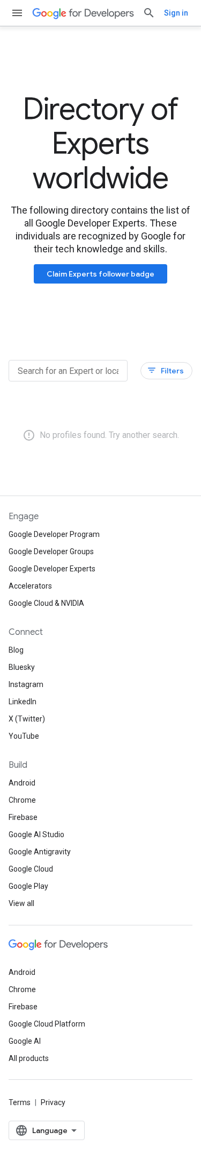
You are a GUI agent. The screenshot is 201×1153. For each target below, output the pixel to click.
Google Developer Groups (51, 551)
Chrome (22, 800)
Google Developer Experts (52, 568)
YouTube (24, 736)
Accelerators (30, 586)
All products (29, 1058)
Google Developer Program (54, 534)
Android (22, 783)
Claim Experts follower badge (100, 274)
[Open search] (149, 12)
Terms (20, 1102)
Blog (16, 650)
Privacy (53, 1102)
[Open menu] (17, 13)
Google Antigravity (40, 851)
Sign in (176, 13)
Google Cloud (31, 869)
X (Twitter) (27, 719)
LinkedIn (22, 701)
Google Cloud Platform (47, 1024)
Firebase (23, 817)
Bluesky (22, 667)
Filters (165, 370)
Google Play (28, 886)
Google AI (25, 1041)
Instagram (26, 684)
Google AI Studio (36, 834)
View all (21, 903)
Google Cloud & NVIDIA (46, 603)
